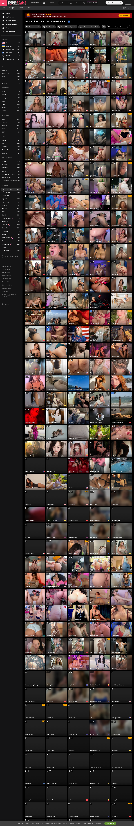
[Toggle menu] (3, 3)
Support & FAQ (6, 266)
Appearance (33, 27)
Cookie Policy (88, 823)
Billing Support (6, 269)
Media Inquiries (6, 275)
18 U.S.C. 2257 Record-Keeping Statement (9, 295)
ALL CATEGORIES (12, 256)
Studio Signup (6, 288)
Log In (128, 3)
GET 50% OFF (124, 15)
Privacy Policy (6, 279)
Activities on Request (89, 27)
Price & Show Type (67, 27)
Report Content (6, 272)
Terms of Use (6, 282)
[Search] (84, 2)
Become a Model (7, 285)
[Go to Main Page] (17, 3)
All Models (5, 291)
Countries (49, 27)
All (104, 27)
